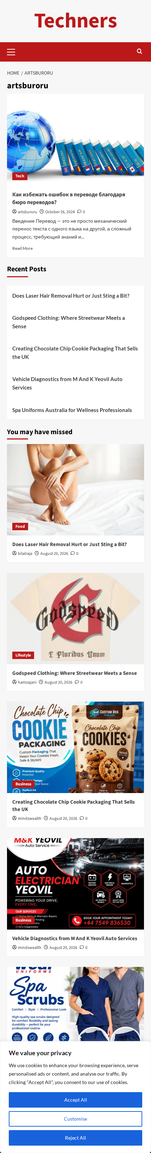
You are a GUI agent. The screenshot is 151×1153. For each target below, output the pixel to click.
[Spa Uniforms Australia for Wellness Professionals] (75, 1012)
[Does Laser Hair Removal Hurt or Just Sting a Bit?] (75, 490)
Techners (75, 21)
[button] (14, 51)
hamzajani (27, 682)
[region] (75, 1097)
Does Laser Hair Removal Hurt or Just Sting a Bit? (70, 295)
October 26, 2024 (60, 212)
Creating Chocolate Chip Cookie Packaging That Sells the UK (75, 352)
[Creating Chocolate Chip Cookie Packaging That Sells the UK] (75, 747)
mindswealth (29, 819)
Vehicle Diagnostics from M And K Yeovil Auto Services (67, 383)
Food (20, 527)
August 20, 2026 (54, 554)
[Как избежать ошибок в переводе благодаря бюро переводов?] (75, 139)
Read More (22, 248)
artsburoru (27, 212)
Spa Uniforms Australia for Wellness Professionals (72, 410)
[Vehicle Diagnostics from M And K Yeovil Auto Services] (75, 884)
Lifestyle (23, 655)
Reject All (75, 1138)
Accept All (75, 1100)
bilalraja (25, 554)
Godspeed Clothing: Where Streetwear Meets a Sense (68, 322)
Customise (75, 1119)
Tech (19, 176)
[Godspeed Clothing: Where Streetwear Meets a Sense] (75, 618)
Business (23, 784)
